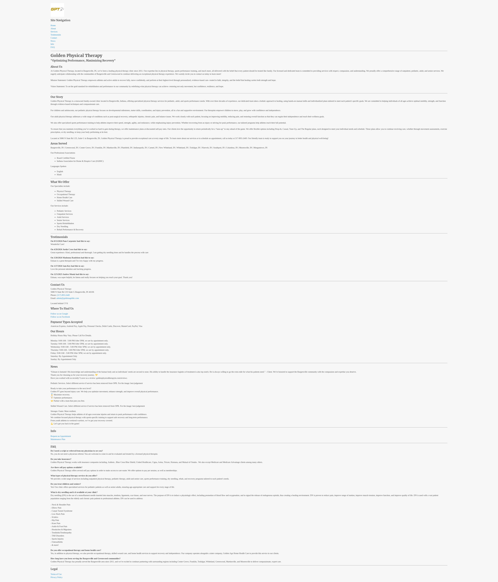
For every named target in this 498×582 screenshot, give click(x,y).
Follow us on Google (59, 314)
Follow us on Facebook (60, 317)
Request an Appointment (61, 436)
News (53, 41)
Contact (54, 38)
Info (52, 44)
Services (54, 32)
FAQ (53, 47)
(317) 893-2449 (63, 295)
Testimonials (56, 35)
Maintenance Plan (58, 439)
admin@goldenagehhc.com (67, 298)
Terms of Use (56, 574)
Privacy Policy (57, 577)
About (53, 28)
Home (53, 25)
